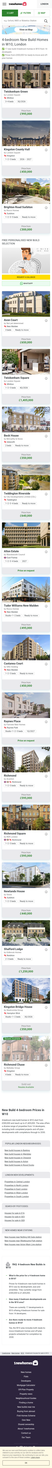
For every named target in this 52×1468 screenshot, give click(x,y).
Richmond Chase (14, 1064)
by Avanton (9, 779)
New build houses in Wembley (18, 1154)
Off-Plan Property (26, 1389)
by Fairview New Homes (14, 724)
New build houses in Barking (17, 1150)
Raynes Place (12, 721)
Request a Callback (26, 277)
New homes (26, 1372)
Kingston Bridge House (18, 1006)
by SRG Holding (11, 667)
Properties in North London (16, 1185)
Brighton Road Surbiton (18, 207)
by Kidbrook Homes (12, 952)
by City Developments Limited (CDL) (20, 497)
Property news (26, 1394)
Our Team (26, 1437)
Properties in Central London (17, 1182)
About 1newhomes (26, 1428)
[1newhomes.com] (26, 1363)
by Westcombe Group (13, 1010)
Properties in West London (16, 1193)
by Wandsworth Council (14, 554)
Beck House (11, 435)
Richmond (10, 775)
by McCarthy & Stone (13, 439)
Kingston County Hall (17, 149)
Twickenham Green (16, 91)
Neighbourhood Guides (26, 1398)
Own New (26, 1420)
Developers (26, 1381)
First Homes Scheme (26, 1415)
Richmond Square (15, 833)
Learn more (35, 1457)
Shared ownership (26, 1424)
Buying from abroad (26, 1411)
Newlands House (14, 891)
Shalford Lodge (13, 949)
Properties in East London (16, 1189)
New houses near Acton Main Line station (23, 1244)
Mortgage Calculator (26, 1385)
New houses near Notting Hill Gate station (23, 1237)
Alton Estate (11, 551)
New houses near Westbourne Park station (23, 1241)
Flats (26, 1376)
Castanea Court (13, 663)
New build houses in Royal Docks (19, 1165)
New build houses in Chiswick (18, 1158)
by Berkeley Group (12, 1068)
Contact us (26, 1433)
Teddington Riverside (17, 493)
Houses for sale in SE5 (15, 1217)
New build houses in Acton (16, 1161)
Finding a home (26, 1402)
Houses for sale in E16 (14, 1213)
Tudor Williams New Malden (21, 605)
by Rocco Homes (11, 210)
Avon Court (11, 320)
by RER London (11, 837)
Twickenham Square (16, 377)
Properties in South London (17, 1196)
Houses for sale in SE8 (15, 1220)
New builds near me (26, 1407)
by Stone (8, 894)
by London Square (12, 95)
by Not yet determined (13, 323)
